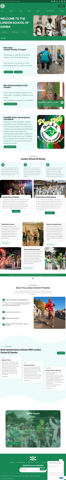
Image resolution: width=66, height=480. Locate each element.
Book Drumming (18, 71)
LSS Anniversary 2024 (50, 10)
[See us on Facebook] (52, 1)
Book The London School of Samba (33, 287)
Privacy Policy (22, 441)
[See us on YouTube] (54, 1)
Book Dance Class (8, 71)
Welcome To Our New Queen (10, 103)
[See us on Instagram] (59, 1)
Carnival (37, 10)
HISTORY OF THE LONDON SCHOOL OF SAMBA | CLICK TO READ (33, 275)
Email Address (10, 420)
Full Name (9, 416)
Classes (10, 10)
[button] (2, 38)
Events (20, 10)
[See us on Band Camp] (62, 1)
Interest (8, 425)
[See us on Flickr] (64, 1)
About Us (62, 10)
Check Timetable (5, 376)
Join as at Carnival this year (10, 146)
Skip (58, 477)
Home (2, 10)
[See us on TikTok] (57, 1)
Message (9, 429)
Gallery (29, 10)
